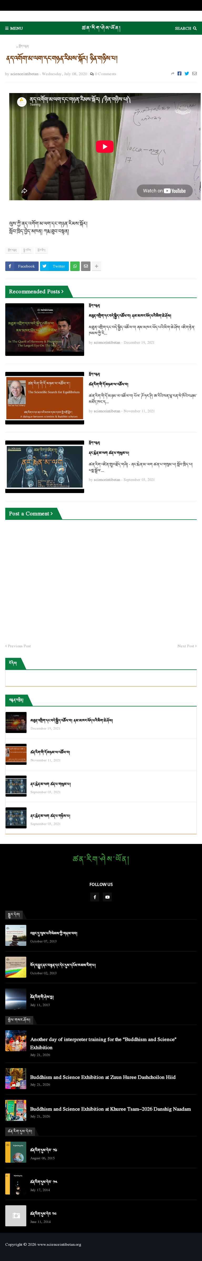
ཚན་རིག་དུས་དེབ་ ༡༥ (43, 1182)
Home (10, 46)
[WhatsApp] (75, 266)
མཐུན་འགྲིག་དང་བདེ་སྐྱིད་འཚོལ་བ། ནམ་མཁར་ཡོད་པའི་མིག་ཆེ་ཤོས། (130, 316)
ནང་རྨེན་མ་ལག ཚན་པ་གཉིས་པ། (50, 816)
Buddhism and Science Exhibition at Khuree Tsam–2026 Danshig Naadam (110, 1109)
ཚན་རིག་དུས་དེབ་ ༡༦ (43, 1150)
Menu (16, 28)
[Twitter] (187, 73)
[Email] (194, 73)
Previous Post (19, 646)
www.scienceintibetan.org (59, 1244)
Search (183, 28)
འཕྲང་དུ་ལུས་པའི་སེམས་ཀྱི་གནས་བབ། (53, 933)
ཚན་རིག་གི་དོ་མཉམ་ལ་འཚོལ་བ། (108, 384)
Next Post (186, 646)
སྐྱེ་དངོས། (27, 250)
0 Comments (105, 73)
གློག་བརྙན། (24, 46)
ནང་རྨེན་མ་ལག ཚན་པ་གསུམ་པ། (109, 453)
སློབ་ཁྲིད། (42, 250)
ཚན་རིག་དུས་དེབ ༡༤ (43, 1214)
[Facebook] (179, 73)
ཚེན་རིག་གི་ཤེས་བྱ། (42, 997)
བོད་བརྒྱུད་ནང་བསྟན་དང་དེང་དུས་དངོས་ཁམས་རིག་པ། (63, 965)
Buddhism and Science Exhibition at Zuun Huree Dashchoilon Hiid (103, 1077)
